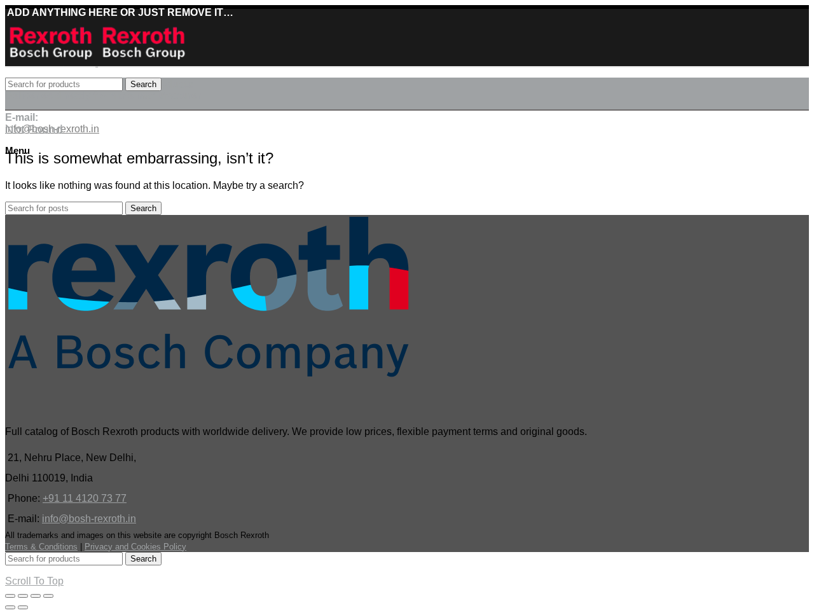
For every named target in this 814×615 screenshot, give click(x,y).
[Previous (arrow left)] (10, 607)
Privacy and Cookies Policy (135, 546)
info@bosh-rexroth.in (89, 518)
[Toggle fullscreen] (36, 596)
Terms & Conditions (41, 546)
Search (143, 84)
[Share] (23, 596)
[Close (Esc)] (10, 596)
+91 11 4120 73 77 (85, 498)
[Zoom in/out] (48, 596)
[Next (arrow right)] (23, 607)
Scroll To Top (34, 581)
